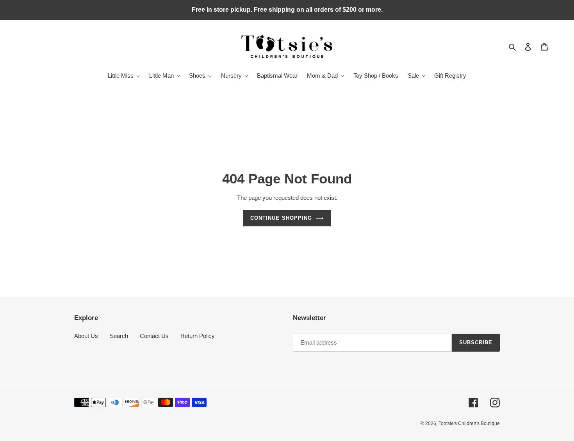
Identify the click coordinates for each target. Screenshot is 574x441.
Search (119, 336)
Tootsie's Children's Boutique (469, 423)
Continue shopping (281, 218)
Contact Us (154, 336)
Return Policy (197, 336)
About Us (86, 336)
